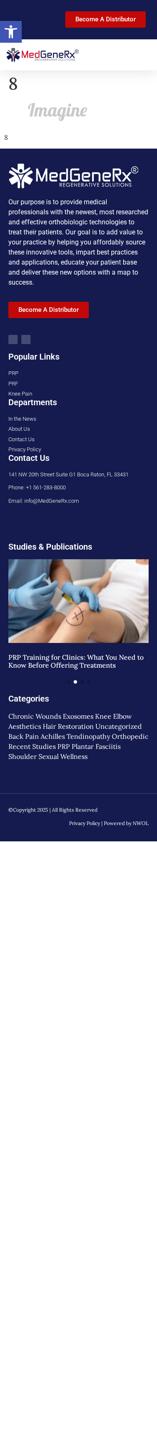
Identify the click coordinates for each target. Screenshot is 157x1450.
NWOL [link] (141, 823)
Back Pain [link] (23, 736)
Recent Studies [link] (32, 746)
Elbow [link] (122, 716)
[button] (145, 55)
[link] (11, 32)
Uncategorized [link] (118, 726)
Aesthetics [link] (24, 726)
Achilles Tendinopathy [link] (75, 736)
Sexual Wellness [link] (63, 756)
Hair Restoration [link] (68, 726)
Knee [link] (103, 716)
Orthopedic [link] (130, 736)
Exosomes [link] (78, 716)
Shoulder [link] (22, 756)
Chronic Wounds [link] (34, 716)
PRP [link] (63, 746)
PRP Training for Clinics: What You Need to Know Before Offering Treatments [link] (76, 661)
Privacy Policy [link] (84, 823)
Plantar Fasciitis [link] (96, 746)
